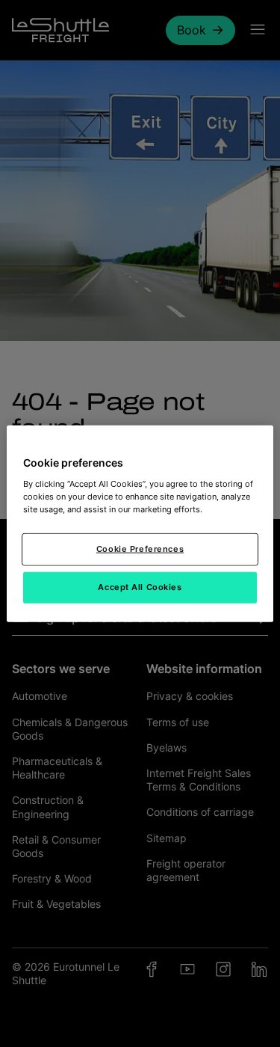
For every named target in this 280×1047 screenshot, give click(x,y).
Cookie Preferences (140, 548)
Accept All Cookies (139, 586)
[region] (140, 524)
